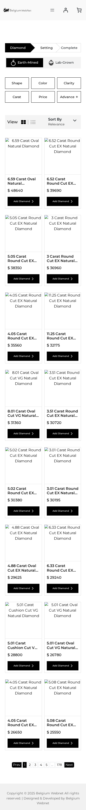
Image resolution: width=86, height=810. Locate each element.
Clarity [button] (69, 83)
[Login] (65, 10)
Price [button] (43, 97)
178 (59, 765)
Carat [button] (17, 97)
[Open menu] (52, 10)
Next (69, 765)
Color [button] (43, 83)
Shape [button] (17, 83)
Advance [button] (69, 96)
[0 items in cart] (79, 10)
